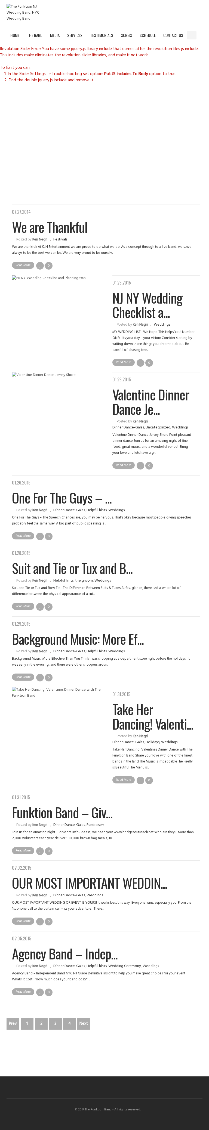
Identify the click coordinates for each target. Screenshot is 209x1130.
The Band (34, 35)
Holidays (152, 742)
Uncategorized (158, 427)
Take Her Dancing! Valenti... (152, 716)
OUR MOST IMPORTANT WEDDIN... (89, 882)
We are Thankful (49, 227)
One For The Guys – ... (62, 497)
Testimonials (101, 35)
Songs (126, 35)
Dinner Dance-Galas (128, 427)
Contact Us (173, 35)
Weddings (162, 325)
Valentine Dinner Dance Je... (150, 401)
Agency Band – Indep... (65, 953)
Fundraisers (95, 825)
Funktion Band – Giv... (62, 812)
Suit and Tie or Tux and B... (72, 568)
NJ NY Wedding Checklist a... (147, 304)
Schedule (148, 35)
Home (14, 35)
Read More (23, 265)
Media (55, 35)
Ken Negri (39, 239)
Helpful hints (97, 510)
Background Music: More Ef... (78, 638)
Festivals (60, 239)
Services (74, 35)
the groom (84, 581)
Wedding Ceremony (124, 966)
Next (83, 1023)
